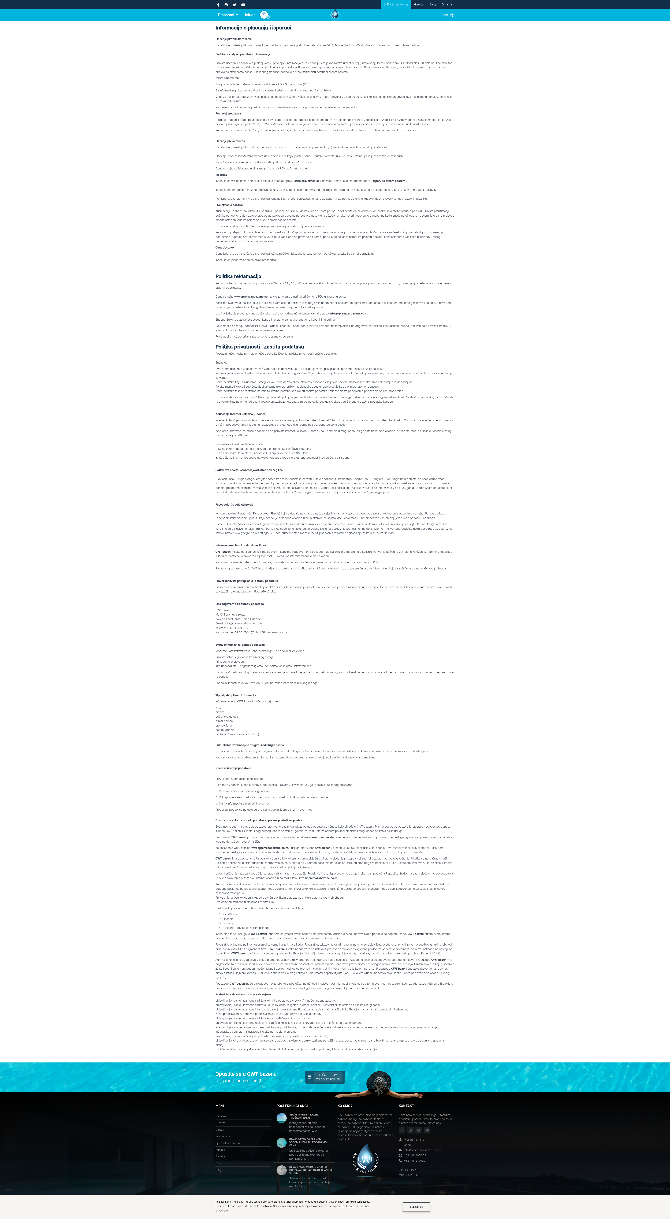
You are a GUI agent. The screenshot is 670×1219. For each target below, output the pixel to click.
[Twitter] (234, 5)
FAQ (218, 1163)
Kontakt (220, 1150)
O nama (447, 4)
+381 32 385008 (415, 1155)
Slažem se (416, 1207)
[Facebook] (218, 5)
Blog (433, 4)
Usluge (250, 14)
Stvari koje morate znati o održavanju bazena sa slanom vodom (310, 1170)
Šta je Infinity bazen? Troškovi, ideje (304, 1116)
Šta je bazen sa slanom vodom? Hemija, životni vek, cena (308, 1142)
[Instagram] (226, 5)
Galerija (419, 4)
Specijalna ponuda (227, 1143)
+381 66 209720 (414, 1161)
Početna (220, 1116)
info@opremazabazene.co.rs (422, 1150)
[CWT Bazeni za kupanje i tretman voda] (335, 15)
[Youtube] (243, 5)
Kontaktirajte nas (397, 4)
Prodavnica (222, 1136)
